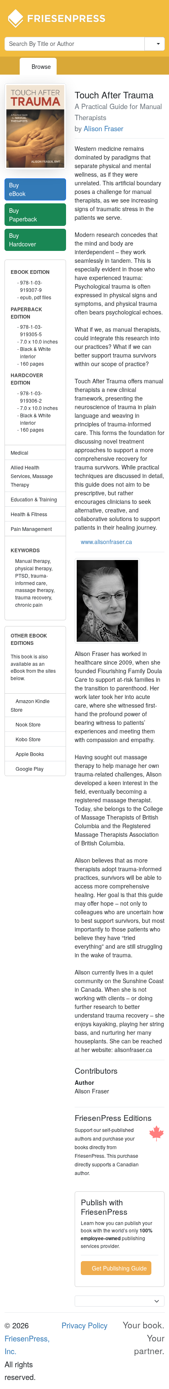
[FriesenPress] (62, 18)
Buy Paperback (24, 214)
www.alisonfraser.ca (106, 541)
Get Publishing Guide (118, 1268)
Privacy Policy (84, 1325)
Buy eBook (18, 189)
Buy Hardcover (23, 239)
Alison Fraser (103, 128)
